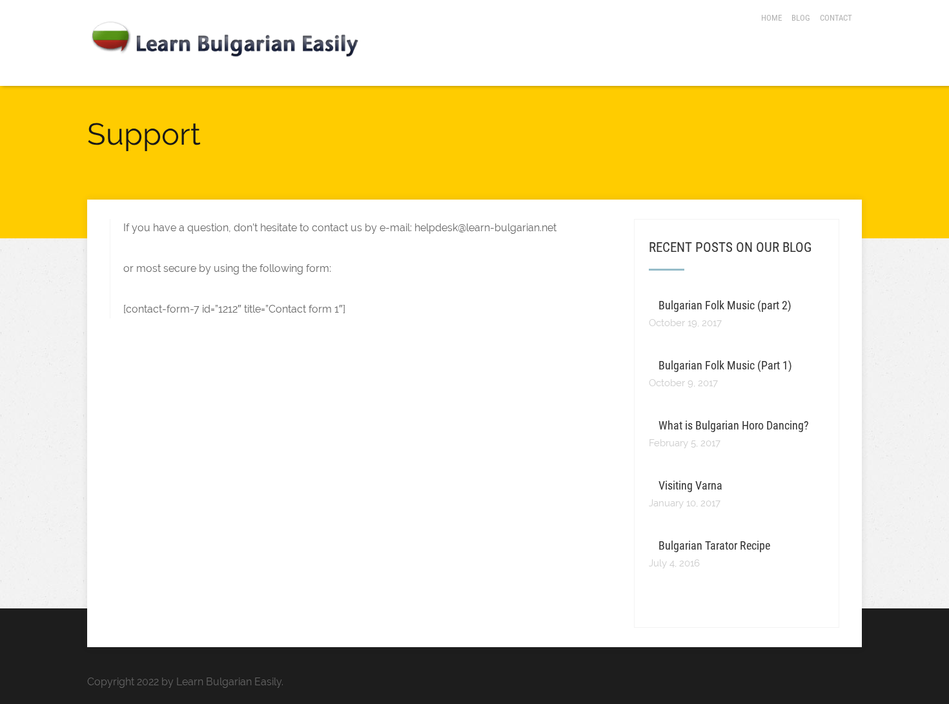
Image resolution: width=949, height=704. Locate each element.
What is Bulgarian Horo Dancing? (733, 425)
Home (771, 18)
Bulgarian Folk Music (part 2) (724, 305)
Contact (836, 18)
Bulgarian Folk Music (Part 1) (725, 365)
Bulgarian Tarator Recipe (714, 545)
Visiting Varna (690, 485)
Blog (800, 18)
